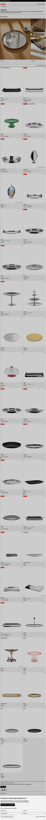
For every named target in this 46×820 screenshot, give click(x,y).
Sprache (25, 810)
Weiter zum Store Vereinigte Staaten (7, 804)
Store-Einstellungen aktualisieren (7, 816)
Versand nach (3, 810)
